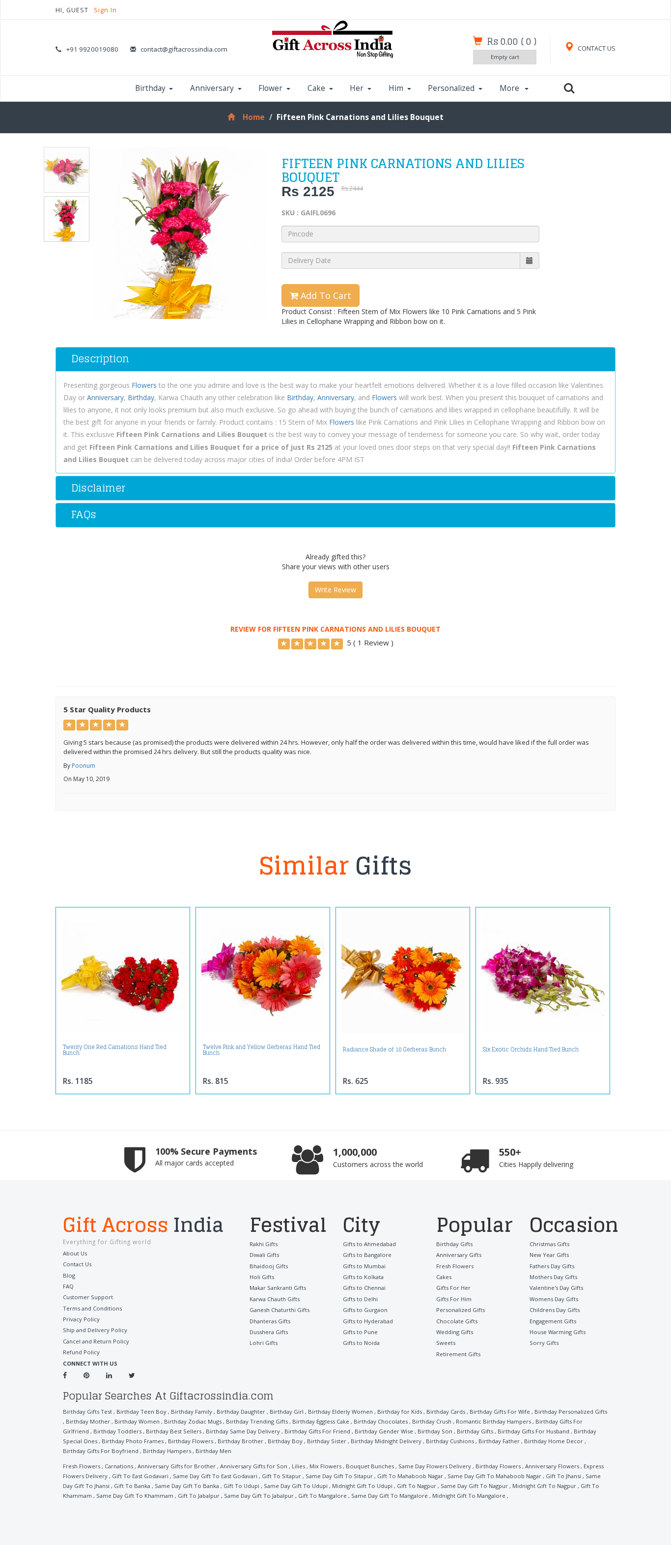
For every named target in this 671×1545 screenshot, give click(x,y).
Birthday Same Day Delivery (243, 1431)
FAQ (68, 1286)
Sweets (445, 1342)
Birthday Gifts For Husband (533, 1431)
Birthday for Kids (399, 1411)
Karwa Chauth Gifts (275, 1299)
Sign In (105, 10)
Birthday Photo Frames (133, 1441)
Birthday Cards (445, 1411)
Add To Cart (324, 295)
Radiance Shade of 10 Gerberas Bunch (394, 1049)
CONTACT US (595, 48)
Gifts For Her (453, 1287)
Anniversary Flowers (552, 1466)
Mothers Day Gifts (553, 1277)
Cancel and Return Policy (96, 1341)
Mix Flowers (325, 1466)
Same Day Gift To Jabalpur (259, 1495)
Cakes (443, 1277)
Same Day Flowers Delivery (434, 1466)
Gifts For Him (454, 1299)
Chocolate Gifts (456, 1321)
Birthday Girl (287, 1411)
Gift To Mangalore (322, 1495)
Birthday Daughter (241, 1411)
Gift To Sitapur (281, 1476)
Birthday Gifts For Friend (317, 1431)
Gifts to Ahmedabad (369, 1244)
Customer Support (88, 1297)
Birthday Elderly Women (340, 1411)
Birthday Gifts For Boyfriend (101, 1451)
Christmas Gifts (549, 1244)
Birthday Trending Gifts (257, 1421)
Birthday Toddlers (117, 1431)
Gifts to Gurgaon (365, 1309)
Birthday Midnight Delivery (386, 1441)
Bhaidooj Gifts (269, 1266)
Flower (270, 88)
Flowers (144, 385)
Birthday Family (191, 1411)
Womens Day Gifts (554, 1299)
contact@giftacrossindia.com (183, 49)
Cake (316, 88)
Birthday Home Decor (553, 1441)
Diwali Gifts (264, 1254)
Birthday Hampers (167, 1451)
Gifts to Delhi (360, 1299)
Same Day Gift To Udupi (296, 1485)
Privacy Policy (81, 1319)
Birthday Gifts (454, 1244)
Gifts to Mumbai (364, 1266)
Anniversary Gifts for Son (253, 1466)
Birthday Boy (285, 1441)
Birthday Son (435, 1431)
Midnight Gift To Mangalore (468, 1495)
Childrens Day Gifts (555, 1309)
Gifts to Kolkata (363, 1277)
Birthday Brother (240, 1441)
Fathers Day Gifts (552, 1266)
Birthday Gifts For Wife (500, 1411)
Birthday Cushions (450, 1441)
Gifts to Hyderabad (368, 1321)
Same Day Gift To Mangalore (389, 1495)
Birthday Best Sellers (173, 1431)
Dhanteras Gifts (270, 1321)
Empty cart (505, 56)
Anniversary (212, 88)
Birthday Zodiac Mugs (193, 1421)
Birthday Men (213, 1451)
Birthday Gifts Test (87, 1411)
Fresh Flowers (455, 1266)
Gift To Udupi (241, 1485)
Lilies (298, 1466)
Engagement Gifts (553, 1321)
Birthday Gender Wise (384, 1431)
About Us (75, 1253)
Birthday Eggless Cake (320, 1421)
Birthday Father (499, 1441)
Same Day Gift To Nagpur (474, 1485)
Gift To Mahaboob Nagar (410, 1476)
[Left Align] (284, 644)
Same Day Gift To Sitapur (339, 1476)
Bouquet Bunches (370, 1466)
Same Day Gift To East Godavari (215, 1476)
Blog (69, 1275)
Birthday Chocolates (381, 1421)
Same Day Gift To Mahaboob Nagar (494, 1476)
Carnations (119, 1466)
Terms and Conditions (92, 1308)
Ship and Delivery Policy (95, 1330)
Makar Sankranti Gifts (278, 1287)
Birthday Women (137, 1421)
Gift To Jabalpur (199, 1495)
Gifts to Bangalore (367, 1254)
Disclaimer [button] (98, 488)
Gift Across (143, 1226)
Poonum (83, 765)
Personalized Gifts (460, 1309)
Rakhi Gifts (264, 1244)
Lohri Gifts (264, 1342)
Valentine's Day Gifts (556, 1287)
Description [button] (100, 359)
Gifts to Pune (360, 1332)
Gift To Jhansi (563, 1476)
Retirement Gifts (458, 1354)
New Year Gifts (549, 1254)
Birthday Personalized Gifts (570, 1411)
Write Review (335, 589)
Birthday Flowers (190, 1441)
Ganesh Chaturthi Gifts (279, 1309)
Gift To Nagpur (416, 1485)
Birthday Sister (326, 1441)
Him (396, 88)
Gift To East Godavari (140, 1476)
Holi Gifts (262, 1277)
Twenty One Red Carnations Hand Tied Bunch (115, 1050)
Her (356, 88)
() (511, 41)
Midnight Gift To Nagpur (544, 1485)
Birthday (150, 88)
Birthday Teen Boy (141, 1411)
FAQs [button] (83, 514)
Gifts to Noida (361, 1342)
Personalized (451, 88)
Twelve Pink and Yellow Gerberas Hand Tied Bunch (261, 1050)
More (510, 88)
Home (253, 117)
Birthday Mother (88, 1421)
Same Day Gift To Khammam (134, 1495)
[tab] (335, 359)
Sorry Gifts (544, 1342)
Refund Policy (81, 1352)
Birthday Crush (431, 1421)
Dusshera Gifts (269, 1332)
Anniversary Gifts (458, 1254)
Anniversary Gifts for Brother (177, 1466)
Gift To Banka (132, 1485)
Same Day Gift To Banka (187, 1485)
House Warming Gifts (558, 1332)
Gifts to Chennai (364, 1287)
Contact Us (77, 1264)
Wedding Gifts (454, 1332)
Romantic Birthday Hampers (493, 1421)
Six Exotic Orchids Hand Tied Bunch (531, 1049)
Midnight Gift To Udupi (362, 1485)
